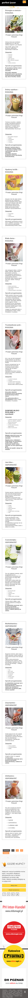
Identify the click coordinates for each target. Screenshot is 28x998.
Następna (6, 852)
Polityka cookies (10, 997)
